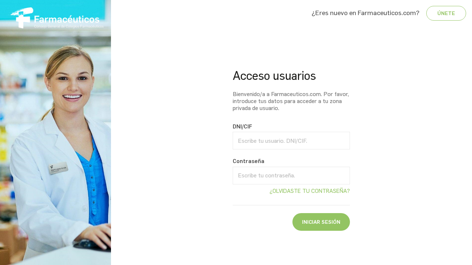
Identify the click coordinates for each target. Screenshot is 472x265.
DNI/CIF (242, 127)
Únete (446, 13)
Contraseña (248, 161)
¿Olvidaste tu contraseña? (310, 191)
